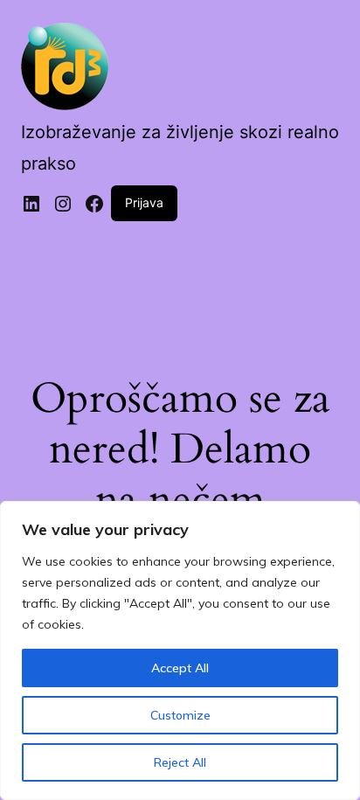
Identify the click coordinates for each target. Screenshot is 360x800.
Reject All (180, 762)
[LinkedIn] (31, 203)
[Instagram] (62, 203)
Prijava (144, 202)
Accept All (180, 668)
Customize (180, 715)
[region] (180, 650)
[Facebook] (94, 203)
